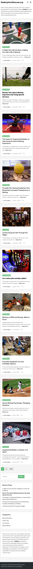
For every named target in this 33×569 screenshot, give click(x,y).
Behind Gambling (6, 275)
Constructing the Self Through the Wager (13, 506)
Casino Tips (5, 520)
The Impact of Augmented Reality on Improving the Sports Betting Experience (15, 141)
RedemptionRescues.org (12, 2)
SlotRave (25, 9)
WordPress (10, 566)
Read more (27, 57)
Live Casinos (5, 229)
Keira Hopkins (7, 60)
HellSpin (16, 541)
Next (11, 469)
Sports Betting (6, 47)
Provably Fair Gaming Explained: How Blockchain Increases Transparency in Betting (16, 190)
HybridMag (19, 566)
